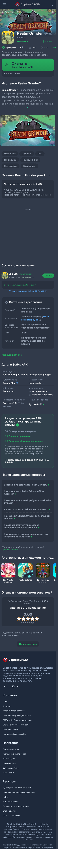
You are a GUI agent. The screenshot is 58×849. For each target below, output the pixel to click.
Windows (16, 815)
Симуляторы (10, 166)
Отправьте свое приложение (16, 806)
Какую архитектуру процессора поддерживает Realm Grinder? (21, 526)
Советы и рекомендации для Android (19, 792)
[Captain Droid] (18, 660)
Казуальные (29, 166)
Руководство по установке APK (17, 787)
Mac (5, 815)
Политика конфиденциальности (17, 715)
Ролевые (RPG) (30, 160)
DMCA (6, 720)
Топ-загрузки (9, 758)
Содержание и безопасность (16, 725)
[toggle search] (51, 4)
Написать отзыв (28, 644)
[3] (28, 618)
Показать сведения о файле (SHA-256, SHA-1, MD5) (27, 461)
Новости (11, 811)
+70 (35, 404)
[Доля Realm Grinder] (52, 12)
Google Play (9, 383)
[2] (23, 618)
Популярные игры (11, 749)
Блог (5, 811)
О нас (5, 701)
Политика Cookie (10, 729)
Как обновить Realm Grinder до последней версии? (26, 517)
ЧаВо (5, 797)
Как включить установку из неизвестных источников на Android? (26, 535)
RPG (40, 153)
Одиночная (9, 153)
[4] (32, 618)
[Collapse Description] (28, 104)
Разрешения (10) (11, 354)
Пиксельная (10, 160)
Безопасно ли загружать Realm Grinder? (25, 484)
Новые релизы (9, 763)
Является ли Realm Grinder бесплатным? (26, 509)
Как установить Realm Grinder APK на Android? (24, 492)
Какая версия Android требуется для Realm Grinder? (27, 501)
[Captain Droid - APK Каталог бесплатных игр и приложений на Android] (28, 4)
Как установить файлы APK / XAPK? (29, 291)
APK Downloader (10, 801)
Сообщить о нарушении (21, 720)
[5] (37, 618)
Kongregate (22, 41)
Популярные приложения (14, 754)
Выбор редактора (11, 768)
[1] (19, 618)
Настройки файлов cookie (14, 734)
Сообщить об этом (11, 549)
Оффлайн (26, 153)
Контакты (7, 706)
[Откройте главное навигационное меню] (4, 4)
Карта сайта (8, 772)
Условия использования (14, 711)
